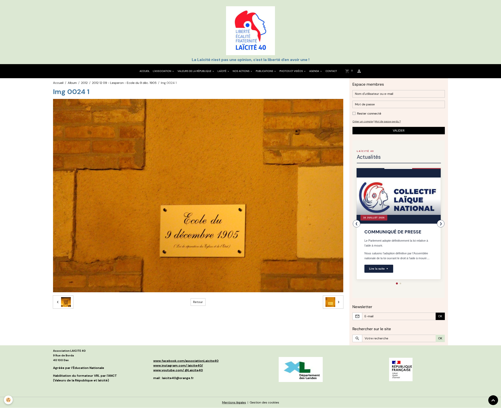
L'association (162, 71)
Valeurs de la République (195, 71)
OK (440, 316)
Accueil (145, 71)
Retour (198, 302)
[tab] (397, 283)
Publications (265, 71)
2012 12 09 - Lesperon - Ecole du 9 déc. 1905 (124, 83)
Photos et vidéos (291, 71)
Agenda (314, 71)
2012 (84, 83)
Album (72, 83)
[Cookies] (8, 399)
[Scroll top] (493, 400)
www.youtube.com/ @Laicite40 (178, 370)
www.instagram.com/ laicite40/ (178, 365)
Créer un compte (362, 121)
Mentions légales (234, 402)
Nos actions (241, 71)
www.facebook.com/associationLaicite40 (186, 361)
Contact (331, 71)
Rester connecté (369, 113)
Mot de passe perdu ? (388, 121)
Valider (399, 130)
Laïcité (222, 71)
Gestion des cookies (264, 402)
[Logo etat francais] (401, 369)
